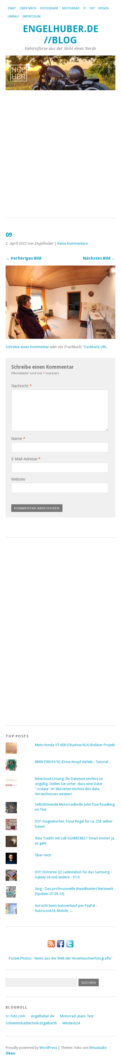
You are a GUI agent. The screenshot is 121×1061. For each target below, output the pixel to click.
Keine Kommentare (72, 243)
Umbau (13, 16)
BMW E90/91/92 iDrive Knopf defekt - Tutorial (71, 762)
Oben (10, 1053)
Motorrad (71, 8)
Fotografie (49, 8)
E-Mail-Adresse (26, 459)
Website (18, 479)
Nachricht (21, 386)
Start (12, 8)
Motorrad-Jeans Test (76, 1016)
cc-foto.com (15, 1016)
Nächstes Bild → (99, 258)
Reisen (103, 8)
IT (85, 8)
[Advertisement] (60, 154)
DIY (92, 8)
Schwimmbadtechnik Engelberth (31, 1023)
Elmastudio (98, 1047)
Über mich (28, 8)
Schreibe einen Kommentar (27, 347)
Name (18, 438)
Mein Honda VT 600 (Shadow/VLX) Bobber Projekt (75, 745)
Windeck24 (71, 1023)
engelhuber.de (42, 1016)
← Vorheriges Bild (23, 258)
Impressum (32, 16)
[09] (60, 337)
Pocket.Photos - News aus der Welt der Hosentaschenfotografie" (60, 958)
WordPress (48, 1047)
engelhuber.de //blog (60, 34)
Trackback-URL (95, 347)
